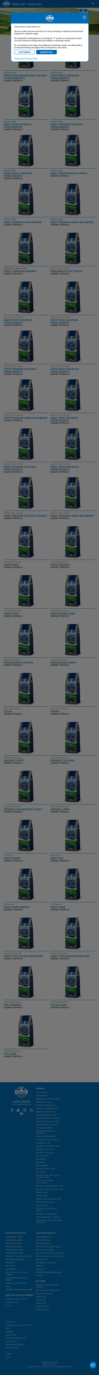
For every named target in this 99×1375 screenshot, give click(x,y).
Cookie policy (19, 58)
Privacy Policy (32, 58)
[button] (92, 1365)
